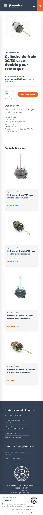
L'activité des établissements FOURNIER (15, 428)
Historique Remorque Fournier (14, 421)
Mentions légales (12, 458)
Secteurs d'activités (13, 438)
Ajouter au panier (28, 94)
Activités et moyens (13, 415)
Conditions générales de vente (16, 453)
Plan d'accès (10, 433)
